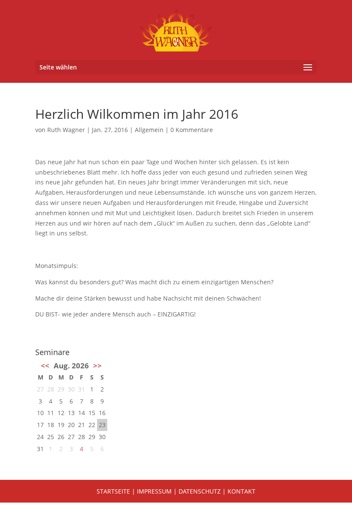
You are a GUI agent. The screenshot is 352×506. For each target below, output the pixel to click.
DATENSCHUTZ (200, 491)
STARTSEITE (113, 491)
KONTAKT (241, 491)
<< (45, 365)
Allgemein (149, 130)
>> (97, 365)
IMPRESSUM (154, 491)
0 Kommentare (191, 130)
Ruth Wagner (66, 130)
